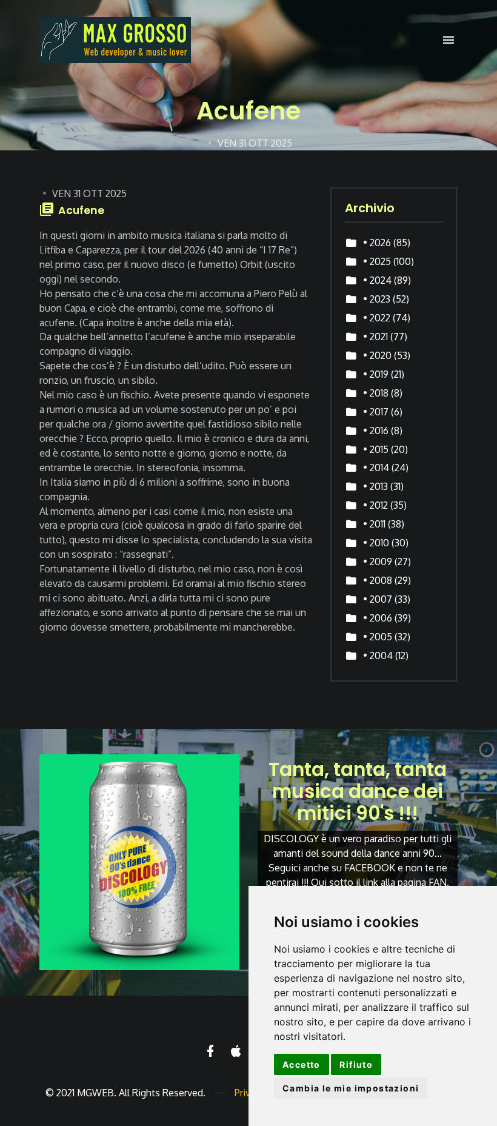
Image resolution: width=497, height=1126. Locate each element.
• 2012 (375, 505)
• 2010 (376, 543)
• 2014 (376, 467)
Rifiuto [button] (356, 1064)
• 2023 (376, 299)
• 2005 (377, 637)
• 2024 (377, 280)
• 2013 (375, 486)
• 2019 (376, 374)
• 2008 (377, 580)
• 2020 (377, 355)
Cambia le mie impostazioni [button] (350, 1088)
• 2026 (377, 242)
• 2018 (376, 393)
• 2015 (376, 449)
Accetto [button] (301, 1064)
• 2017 (376, 412)
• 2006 (377, 618)
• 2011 (374, 524)
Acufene (81, 210)
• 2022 (376, 318)
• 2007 (377, 599)
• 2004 (378, 655)
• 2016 (376, 430)
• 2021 (375, 336)
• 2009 (377, 561)
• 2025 (377, 261)
